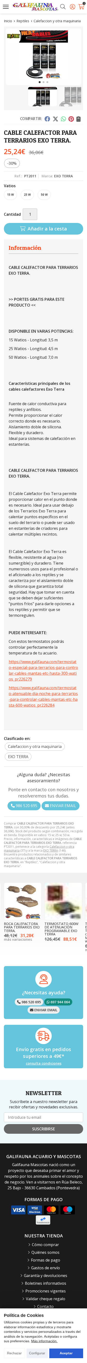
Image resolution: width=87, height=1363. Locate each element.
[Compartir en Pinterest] (71, 118)
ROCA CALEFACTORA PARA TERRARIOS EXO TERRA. (22, 927)
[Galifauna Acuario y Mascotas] (35, 7)
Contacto (45, 1306)
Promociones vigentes (45, 1291)
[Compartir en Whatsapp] (63, 118)
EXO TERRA (50, 850)
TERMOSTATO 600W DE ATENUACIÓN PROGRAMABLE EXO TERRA (61, 928)
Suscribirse (43, 1129)
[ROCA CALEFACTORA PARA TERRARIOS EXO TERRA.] (22, 901)
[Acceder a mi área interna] (72, 7)
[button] (40, 82)
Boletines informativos (45, 1283)
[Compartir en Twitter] (55, 118)
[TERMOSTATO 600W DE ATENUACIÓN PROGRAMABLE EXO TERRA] (63, 901)
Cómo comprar (45, 1244)
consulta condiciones (43, 1064)
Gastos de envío (45, 1267)
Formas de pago (45, 1260)
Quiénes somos (45, 1252)
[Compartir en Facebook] (47, 118)
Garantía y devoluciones (45, 1275)
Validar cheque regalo (45, 1298)
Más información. (44, 1341)
